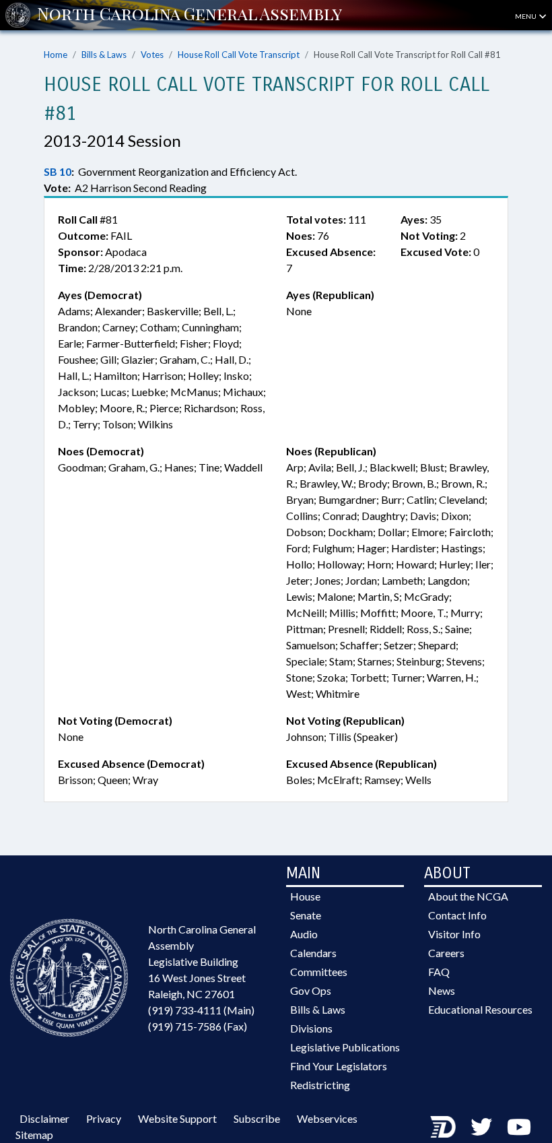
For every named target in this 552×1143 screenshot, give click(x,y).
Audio (304, 933)
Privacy (103, 1118)
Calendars (313, 952)
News (441, 990)
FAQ (439, 971)
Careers (446, 952)
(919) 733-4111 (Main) (201, 1010)
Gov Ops (310, 990)
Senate (305, 915)
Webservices (327, 1118)
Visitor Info (454, 933)
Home (55, 54)
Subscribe (257, 1118)
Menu (526, 16)
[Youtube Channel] (519, 1126)
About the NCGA (468, 896)
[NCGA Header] (189, 15)
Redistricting (320, 1084)
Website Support (177, 1118)
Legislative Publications (345, 1047)
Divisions (311, 1028)
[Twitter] (481, 1126)
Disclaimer (44, 1118)
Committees (318, 971)
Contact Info (457, 915)
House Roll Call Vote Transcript (239, 54)
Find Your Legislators (338, 1065)
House (305, 896)
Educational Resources (480, 1009)
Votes (152, 54)
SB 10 (57, 171)
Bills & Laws (104, 54)
